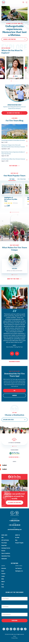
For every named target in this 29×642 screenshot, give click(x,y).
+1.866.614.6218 (14, 521)
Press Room (4, 543)
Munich (3, 581)
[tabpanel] (14, 67)
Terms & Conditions (5, 553)
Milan (2, 579)
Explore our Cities (8, 420)
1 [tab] (10, 212)
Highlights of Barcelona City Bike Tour (10, 199)
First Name (14, 595)
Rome (2, 587)
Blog (16, 540)
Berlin (2, 571)
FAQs (2, 537)
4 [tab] (15, 274)
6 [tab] (16, 212)
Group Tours (4, 545)
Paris (2, 584)
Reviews (3, 550)
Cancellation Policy (5, 556)
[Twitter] (11, 629)
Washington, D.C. (19, 571)
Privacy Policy (14, 638)
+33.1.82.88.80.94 (14, 525)
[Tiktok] (25, 629)
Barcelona (3, 568)
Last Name (14, 603)
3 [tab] (12, 212)
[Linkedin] (14, 629)
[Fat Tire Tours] (3, 2)
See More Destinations (14, 502)
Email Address (14, 611)
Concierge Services (5, 548)
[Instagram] (3, 629)
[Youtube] (18, 629)
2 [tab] (11, 212)
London (3, 576)
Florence (3, 573)
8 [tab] (18, 212)
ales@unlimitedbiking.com (14, 529)
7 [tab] (17, 212)
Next (25, 68)
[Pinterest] (21, 629)
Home (14, 636)
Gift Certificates (5, 540)
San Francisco (18, 568)
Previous (3, 68)
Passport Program (19, 543)
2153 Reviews (15, 203)
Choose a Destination (9, 39)
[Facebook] (7, 629)
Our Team (17, 537)
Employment (4, 558)
